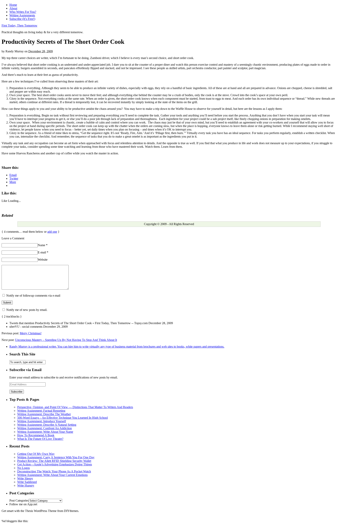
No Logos (23, 468)
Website (43, 259)
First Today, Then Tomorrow (19, 25)
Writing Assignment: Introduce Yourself (41, 421)
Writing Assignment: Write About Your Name (45, 431)
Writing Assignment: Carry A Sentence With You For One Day (55, 457)
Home (13, 4)
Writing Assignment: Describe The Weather (44, 414)
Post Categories (19, 500)
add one (52, 231)
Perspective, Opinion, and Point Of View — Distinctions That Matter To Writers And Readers (75, 407)
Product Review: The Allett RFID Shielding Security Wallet (54, 460)
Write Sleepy (25, 478)
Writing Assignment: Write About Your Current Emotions (52, 475)
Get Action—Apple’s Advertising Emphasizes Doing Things (54, 464)
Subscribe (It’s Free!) (22, 19)
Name (43, 245)
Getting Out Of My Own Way (36, 453)
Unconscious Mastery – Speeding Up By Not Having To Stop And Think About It (66, 340)
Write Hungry (25, 485)
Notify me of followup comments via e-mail (33, 295)
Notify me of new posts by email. (26, 309)
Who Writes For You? (22, 11)
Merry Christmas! (30, 333)
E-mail (43, 252)
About (13, 8)
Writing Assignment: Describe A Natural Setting (46, 424)
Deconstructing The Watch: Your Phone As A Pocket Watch (54, 471)
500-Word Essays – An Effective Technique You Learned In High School (62, 417)
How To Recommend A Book (35, 435)
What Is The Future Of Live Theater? (40, 438)
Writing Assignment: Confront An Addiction (44, 428)
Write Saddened (27, 482)
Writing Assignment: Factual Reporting (41, 410)
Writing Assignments (22, 15)
